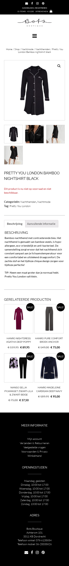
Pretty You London (20, 206)
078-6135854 (44, 540)
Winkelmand (35, 455)
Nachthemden (43, 49)
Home (9, 49)
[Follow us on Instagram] (37, 3)
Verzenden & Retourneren (34, 443)
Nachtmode (27, 49)
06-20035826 (44, 544)
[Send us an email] (26, 3)
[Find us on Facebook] (32, 3)
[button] (34, 35)
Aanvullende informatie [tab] (41, 223)
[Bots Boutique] (34, 22)
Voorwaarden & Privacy (34, 451)
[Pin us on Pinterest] (43, 3)
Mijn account (34, 438)
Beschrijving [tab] (14, 223)
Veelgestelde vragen (35, 447)
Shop (17, 49)
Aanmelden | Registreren (34, 8)
